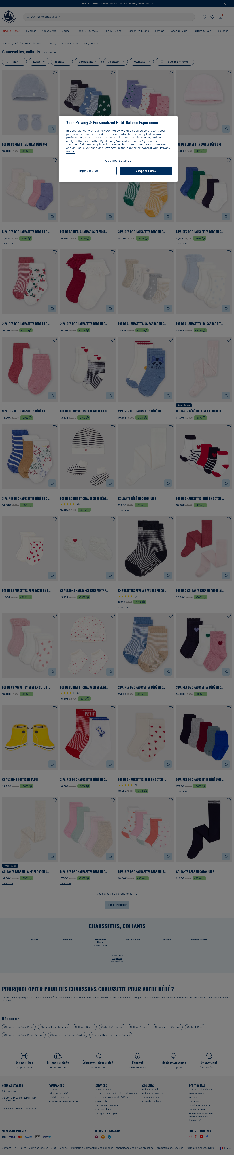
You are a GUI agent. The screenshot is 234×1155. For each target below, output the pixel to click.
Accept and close (146, 171)
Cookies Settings (118, 160)
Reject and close (88, 171)
